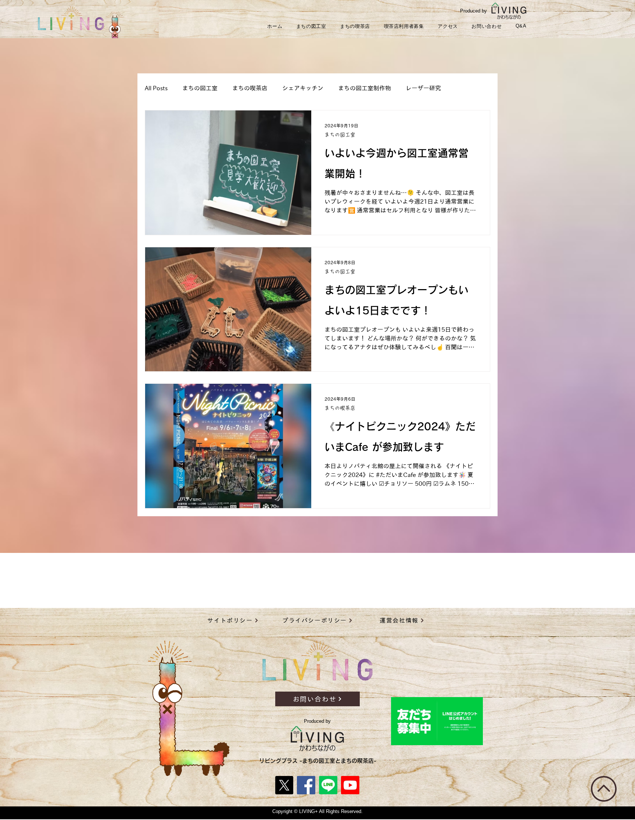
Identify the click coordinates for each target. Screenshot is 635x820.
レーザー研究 (423, 88)
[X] (284, 785)
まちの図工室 (200, 88)
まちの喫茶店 (250, 88)
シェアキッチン (302, 88)
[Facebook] (306, 785)
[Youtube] (350, 785)
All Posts (156, 88)
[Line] (328, 785)
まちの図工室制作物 (364, 88)
